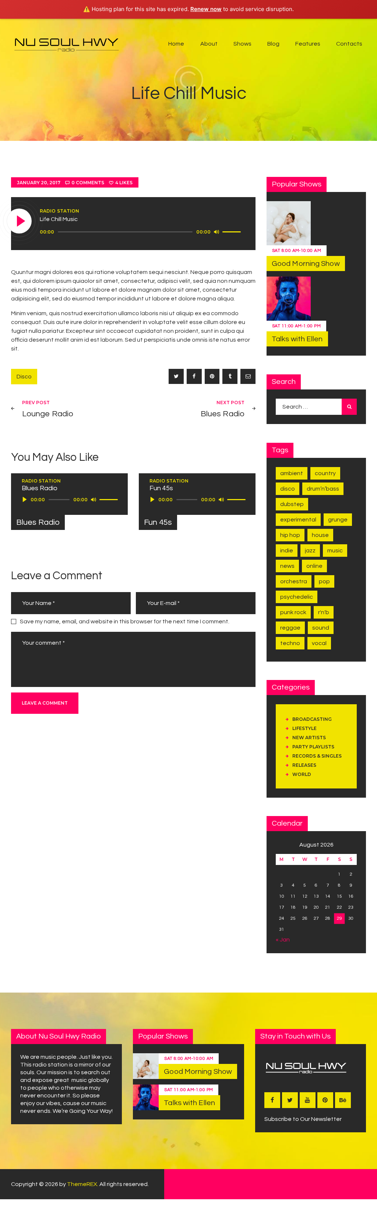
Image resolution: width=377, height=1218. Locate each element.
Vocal (319, 643)
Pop (324, 581)
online (314, 566)
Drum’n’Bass (323, 489)
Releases (304, 765)
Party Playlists (313, 746)
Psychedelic (296, 597)
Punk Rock (293, 612)
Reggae (290, 628)
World (301, 774)
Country (325, 473)
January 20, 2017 (38, 182)
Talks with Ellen (297, 339)
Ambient (291, 473)
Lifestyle (304, 728)
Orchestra (293, 581)
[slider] (232, 231)
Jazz (310, 550)
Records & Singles (317, 756)
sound (320, 628)
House (320, 535)
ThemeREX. (82, 1184)
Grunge (338, 520)
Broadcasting (312, 719)
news (287, 566)
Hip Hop (290, 535)
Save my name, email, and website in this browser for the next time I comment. (124, 621)
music (335, 550)
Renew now (206, 9)
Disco (24, 377)
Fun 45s (158, 522)
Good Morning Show (306, 263)
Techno (290, 643)
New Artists (309, 737)
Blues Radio (38, 522)
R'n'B (323, 612)
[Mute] (216, 231)
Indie (286, 550)
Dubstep (292, 504)
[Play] (19, 221)
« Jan (283, 940)
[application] (141, 232)
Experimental (298, 520)
